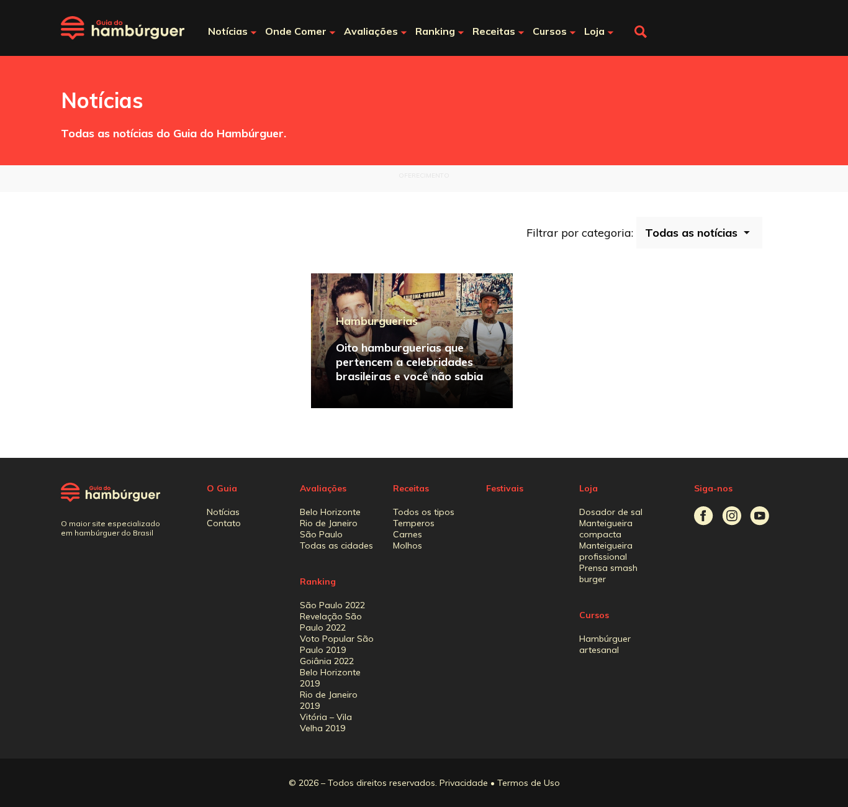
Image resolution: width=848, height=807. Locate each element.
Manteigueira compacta (606, 528)
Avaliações (323, 488)
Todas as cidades (336, 545)
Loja (588, 488)
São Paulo (321, 534)
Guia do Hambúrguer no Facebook (703, 516)
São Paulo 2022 (332, 605)
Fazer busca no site (641, 32)
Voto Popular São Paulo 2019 (337, 644)
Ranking (318, 581)
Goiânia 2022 (327, 661)
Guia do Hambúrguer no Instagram (731, 516)
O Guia (222, 488)
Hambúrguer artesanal (605, 644)
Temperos (414, 523)
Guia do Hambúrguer (123, 28)
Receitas (411, 488)
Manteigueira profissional (606, 551)
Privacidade (464, 782)
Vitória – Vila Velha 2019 (326, 722)
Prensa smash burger (608, 573)
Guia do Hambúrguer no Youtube (759, 516)
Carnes (407, 534)
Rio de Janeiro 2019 (329, 700)
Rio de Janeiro (329, 523)
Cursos (594, 615)
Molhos (407, 545)
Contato (224, 523)
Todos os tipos (423, 511)
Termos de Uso (528, 782)
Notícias (223, 511)
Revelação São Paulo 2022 (331, 622)
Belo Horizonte (330, 511)
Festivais (504, 488)
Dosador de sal (611, 511)
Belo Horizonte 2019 (330, 678)
